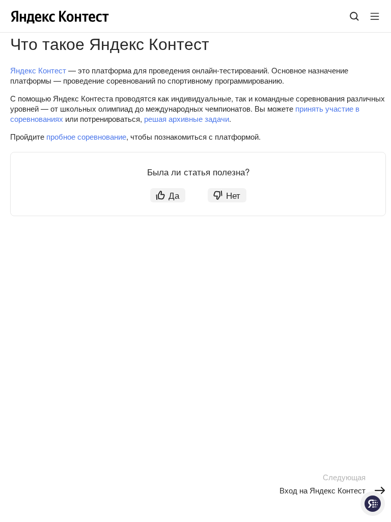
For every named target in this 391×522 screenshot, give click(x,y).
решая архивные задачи (186, 118)
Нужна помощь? (372, 503)
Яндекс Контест (38, 70)
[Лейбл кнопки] (375, 16)
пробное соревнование (86, 136)
